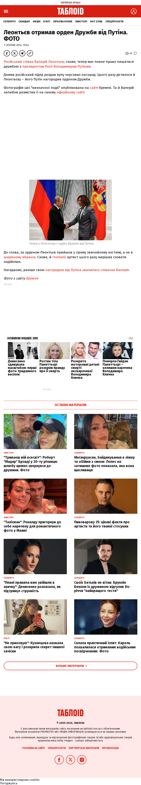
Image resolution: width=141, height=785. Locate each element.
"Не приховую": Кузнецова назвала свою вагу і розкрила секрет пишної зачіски (34, 647)
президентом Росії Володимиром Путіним (56, 66)
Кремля (32, 278)
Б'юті (46, 21)
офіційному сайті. (71, 92)
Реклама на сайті (33, 748)
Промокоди (110, 748)
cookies (34, 780)
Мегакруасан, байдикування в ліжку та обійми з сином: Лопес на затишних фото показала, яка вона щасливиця (104, 463)
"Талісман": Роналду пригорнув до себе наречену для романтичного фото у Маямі (32, 526)
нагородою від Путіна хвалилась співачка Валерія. (87, 270)
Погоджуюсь (8, 783)
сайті (94, 88)
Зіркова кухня (62, 21)
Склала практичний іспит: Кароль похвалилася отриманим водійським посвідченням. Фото (105, 647)
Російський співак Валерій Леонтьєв (34, 62)
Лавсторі (81, 21)
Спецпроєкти (114, 21)
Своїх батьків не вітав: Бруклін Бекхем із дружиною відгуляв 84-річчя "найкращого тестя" (102, 586)
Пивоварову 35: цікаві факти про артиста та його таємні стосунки (102, 524)
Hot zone (96, 21)
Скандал (24, 21)
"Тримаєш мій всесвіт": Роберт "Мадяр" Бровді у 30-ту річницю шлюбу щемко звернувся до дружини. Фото (30, 463)
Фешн (36, 21)
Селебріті (9, 21)
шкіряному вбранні (19, 257)
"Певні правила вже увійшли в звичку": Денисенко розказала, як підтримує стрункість (32, 586)
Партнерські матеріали (84, 748)
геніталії (59, 257)
